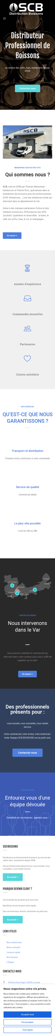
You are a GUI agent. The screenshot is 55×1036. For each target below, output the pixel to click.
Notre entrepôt (13, 947)
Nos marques (12, 957)
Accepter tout (27, 1014)
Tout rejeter (27, 1030)
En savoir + (12, 877)
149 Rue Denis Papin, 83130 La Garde (24, 982)
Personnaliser (27, 1022)
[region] (27, 1010)
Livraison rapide (13, 952)
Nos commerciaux (14, 942)
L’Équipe (10, 962)
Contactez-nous (27, 88)
